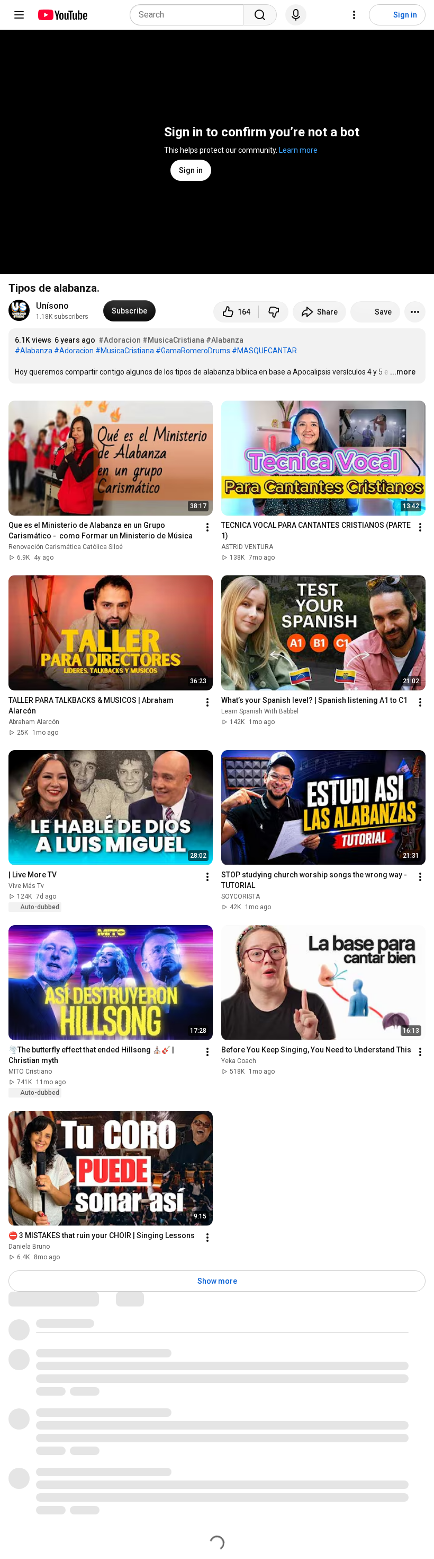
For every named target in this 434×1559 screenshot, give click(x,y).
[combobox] (190, 14)
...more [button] (402, 372)
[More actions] (415, 312)
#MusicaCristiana (173, 340)
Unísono (52, 306)
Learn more (298, 150)
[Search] (260, 14)
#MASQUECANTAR (264, 350)
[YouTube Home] (62, 15)
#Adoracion (119, 340)
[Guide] (19, 14)
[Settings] (354, 14)
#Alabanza (224, 340)
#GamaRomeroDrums (193, 350)
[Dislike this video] (273, 312)
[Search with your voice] (295, 14)
